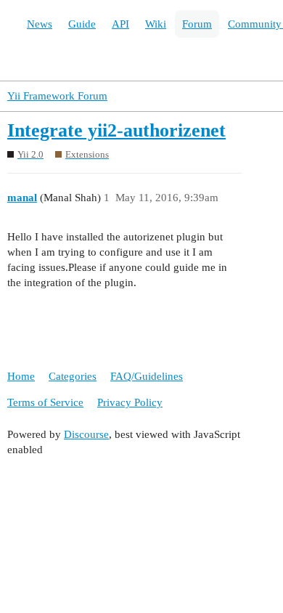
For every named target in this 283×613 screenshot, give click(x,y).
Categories (73, 376)
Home (21, 376)
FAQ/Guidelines (146, 376)
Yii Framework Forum (57, 96)
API (120, 24)
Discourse (86, 434)
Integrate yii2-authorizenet (116, 130)
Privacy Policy (130, 402)
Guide (82, 24)
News (39, 24)
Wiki (155, 24)
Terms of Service (45, 402)
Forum (197, 24)
